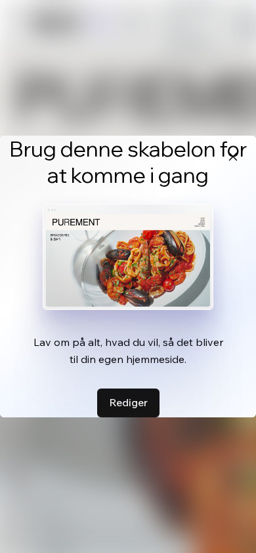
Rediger (128, 402)
